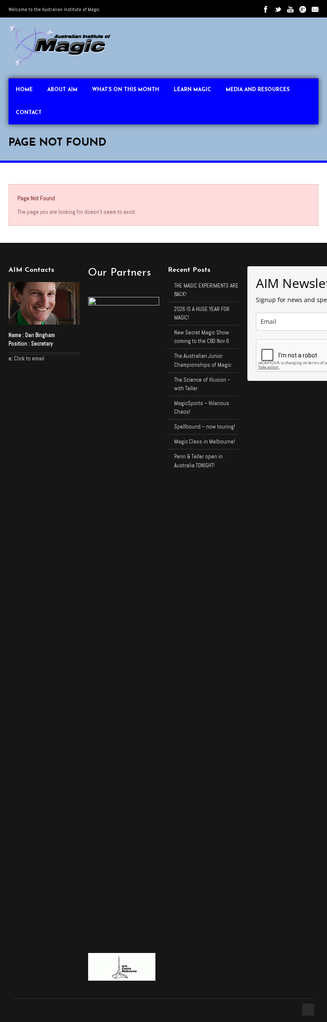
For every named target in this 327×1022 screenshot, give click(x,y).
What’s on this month (125, 89)
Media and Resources (258, 89)
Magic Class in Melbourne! (204, 441)
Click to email (29, 358)
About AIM (62, 89)
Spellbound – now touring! (204, 426)
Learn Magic (192, 89)
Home (24, 89)
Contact (29, 112)
